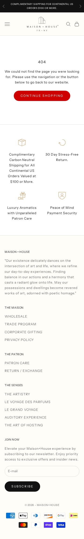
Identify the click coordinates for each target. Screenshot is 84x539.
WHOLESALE (16, 316)
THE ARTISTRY (17, 394)
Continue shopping (42, 95)
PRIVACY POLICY (19, 340)
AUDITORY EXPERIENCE (26, 417)
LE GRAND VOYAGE (21, 410)
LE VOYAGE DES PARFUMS (28, 402)
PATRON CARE (17, 363)
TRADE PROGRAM (20, 324)
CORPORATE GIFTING (23, 332)
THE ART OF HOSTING (24, 425)
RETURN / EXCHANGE (24, 371)
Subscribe (22, 486)
